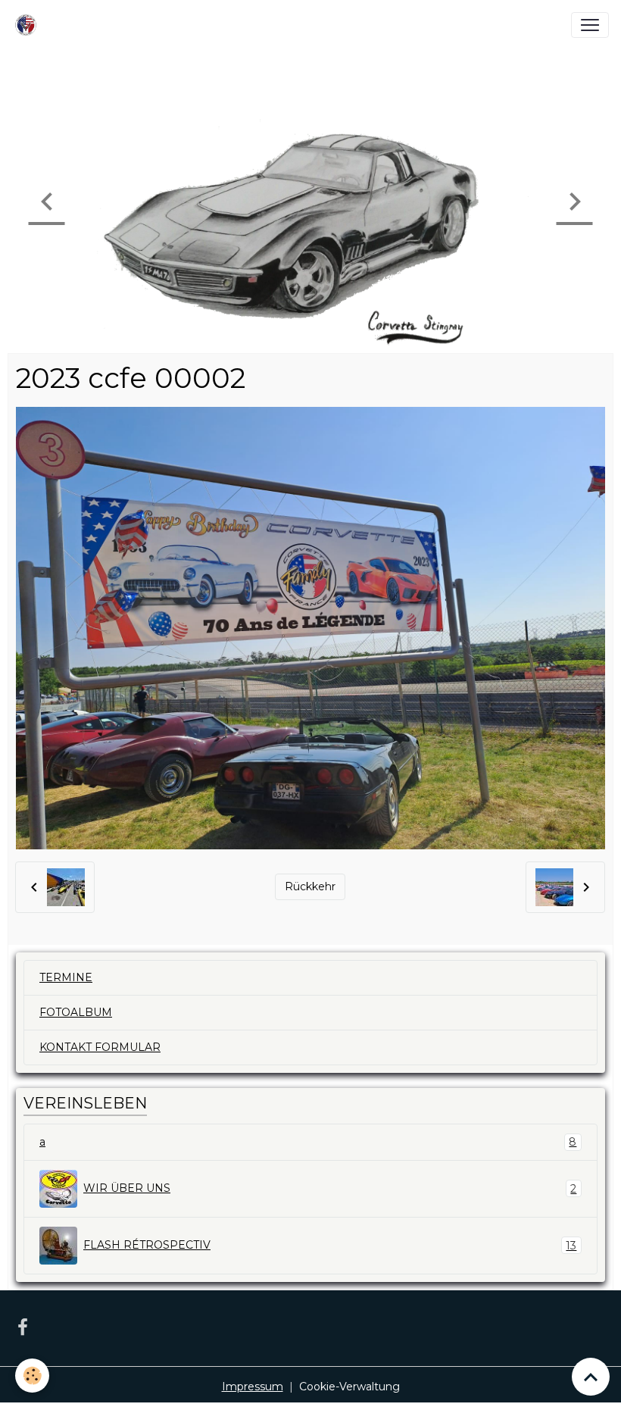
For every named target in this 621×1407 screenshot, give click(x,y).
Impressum (252, 1386)
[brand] (28, 25)
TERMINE (65, 977)
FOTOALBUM (75, 1012)
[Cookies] (32, 1376)
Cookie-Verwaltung (349, 1386)
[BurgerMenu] (590, 25)
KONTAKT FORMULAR (100, 1047)
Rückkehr (310, 886)
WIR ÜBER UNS (329, 1188)
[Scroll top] (591, 1377)
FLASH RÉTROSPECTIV (329, 1245)
